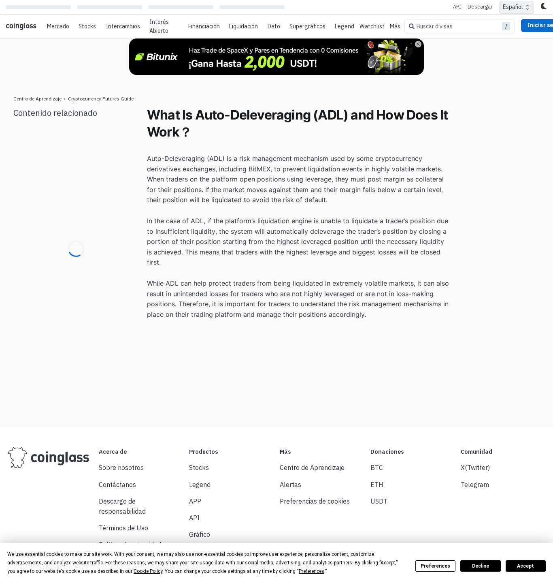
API (457, 6)
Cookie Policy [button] (148, 571)
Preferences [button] (311, 571)
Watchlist (372, 26)
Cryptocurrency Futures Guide (101, 99)
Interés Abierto (159, 26)
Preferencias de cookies (315, 501)
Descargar (480, 6)
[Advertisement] (499, 228)
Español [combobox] (513, 7)
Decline (480, 566)
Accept (525, 566)
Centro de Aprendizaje (37, 99)
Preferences (435, 566)
